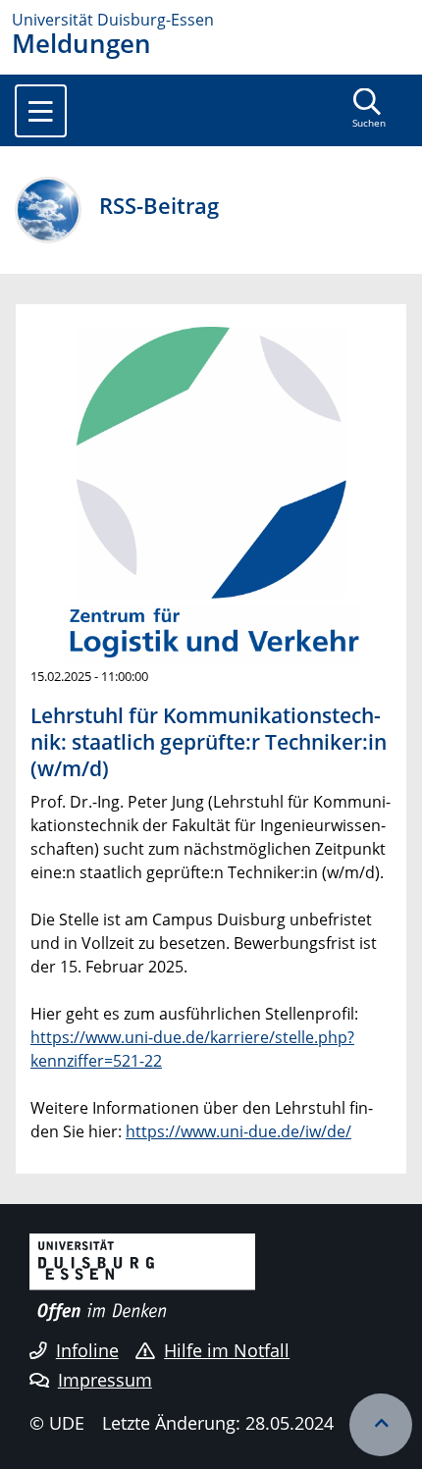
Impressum (105, 1379)
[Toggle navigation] (41, 110)
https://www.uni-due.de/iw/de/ (238, 1131)
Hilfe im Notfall (227, 1350)
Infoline (87, 1350)
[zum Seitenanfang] (380, 1424)
